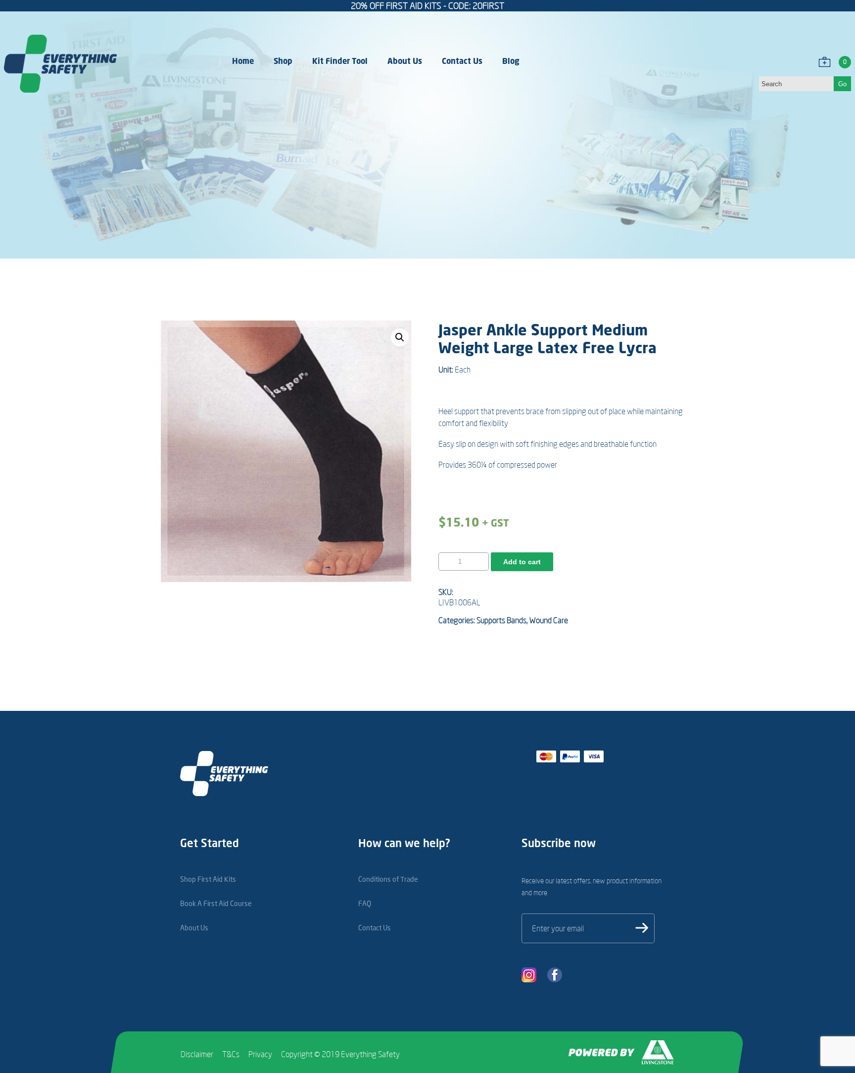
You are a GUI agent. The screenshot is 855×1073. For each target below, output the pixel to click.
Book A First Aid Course (216, 903)
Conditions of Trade (388, 879)
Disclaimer (197, 1054)
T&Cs (230, 1054)
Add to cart (522, 562)
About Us (404, 60)
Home (243, 60)
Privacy (260, 1054)
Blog (511, 60)
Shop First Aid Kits (208, 879)
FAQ (364, 903)
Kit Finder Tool (340, 60)
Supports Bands (501, 620)
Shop (283, 60)
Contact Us (462, 60)
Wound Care (548, 620)
